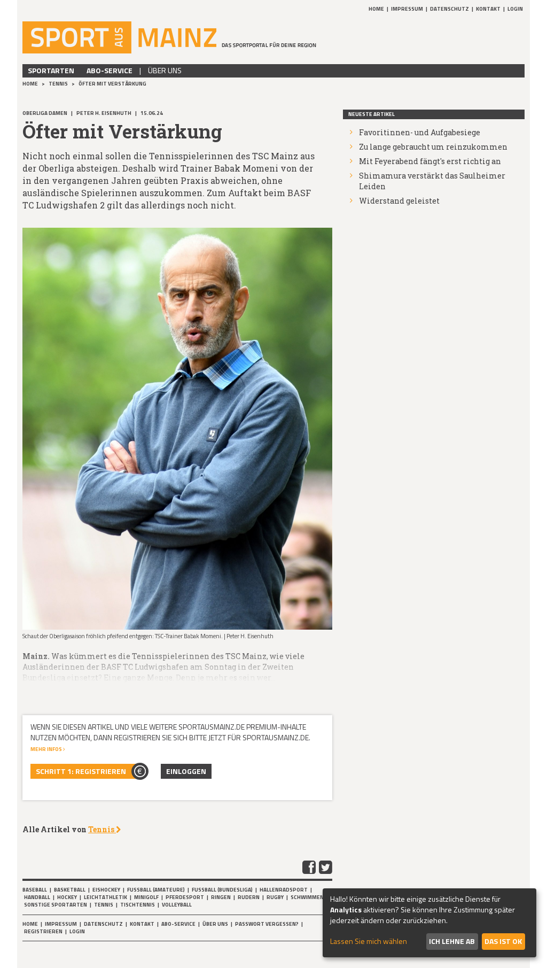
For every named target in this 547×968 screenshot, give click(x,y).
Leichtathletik (105, 897)
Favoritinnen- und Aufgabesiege (419, 132)
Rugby (275, 897)
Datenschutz (449, 9)
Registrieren (43, 931)
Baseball (34, 890)
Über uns (165, 70)
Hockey (67, 897)
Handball (37, 897)
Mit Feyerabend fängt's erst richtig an (430, 161)
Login (515, 9)
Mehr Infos (46, 749)
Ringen (221, 897)
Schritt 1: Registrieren (81, 771)
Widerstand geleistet (399, 201)
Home (376, 9)
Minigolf (146, 897)
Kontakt (488, 9)
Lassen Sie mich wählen (368, 941)
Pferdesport (185, 897)
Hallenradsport (284, 890)
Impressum (407, 9)
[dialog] (429, 922)
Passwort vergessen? (267, 924)
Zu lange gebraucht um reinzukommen (433, 147)
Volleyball (177, 905)
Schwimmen (307, 897)
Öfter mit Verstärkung (112, 84)
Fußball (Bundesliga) (222, 890)
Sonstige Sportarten (55, 905)
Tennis (59, 84)
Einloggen (186, 771)
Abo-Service (109, 70)
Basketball (69, 890)
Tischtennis (137, 905)
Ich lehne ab (452, 941)
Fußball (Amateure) (156, 890)
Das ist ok (503, 941)
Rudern (249, 897)
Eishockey (106, 890)
